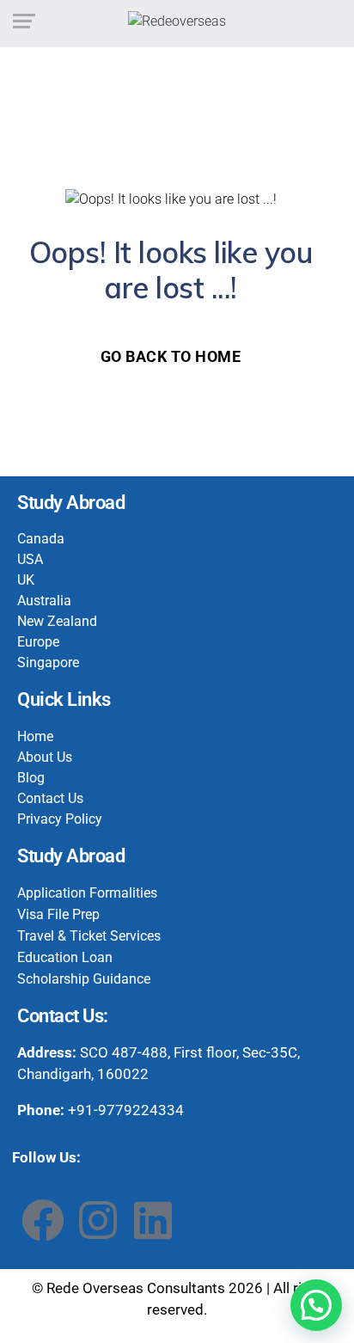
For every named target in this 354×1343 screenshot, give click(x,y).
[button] (316, 1305)
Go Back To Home (171, 356)
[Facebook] (42, 1220)
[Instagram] (97, 1220)
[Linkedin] (152, 1220)
